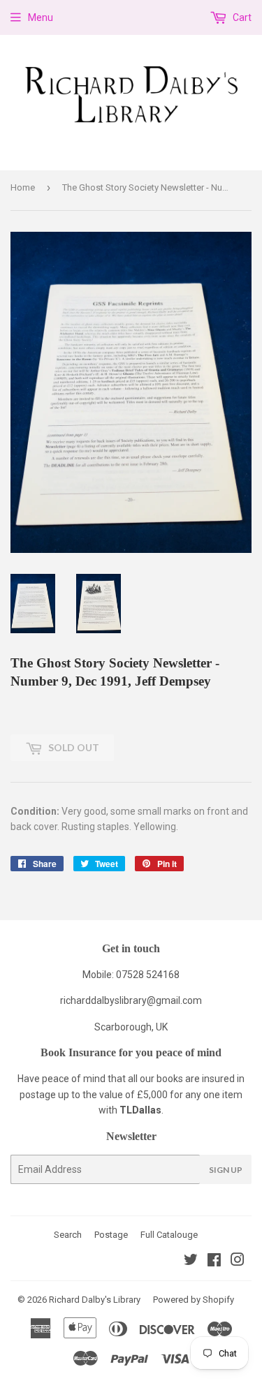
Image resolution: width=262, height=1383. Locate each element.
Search (68, 1234)
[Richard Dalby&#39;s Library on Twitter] (191, 1261)
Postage (111, 1234)
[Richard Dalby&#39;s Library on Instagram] (238, 1261)
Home (22, 187)
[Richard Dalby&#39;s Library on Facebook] (214, 1261)
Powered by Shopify (193, 1299)
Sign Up (225, 1169)
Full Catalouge (169, 1234)
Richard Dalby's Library (94, 1299)
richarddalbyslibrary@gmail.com (131, 1000)
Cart (241, 17)
